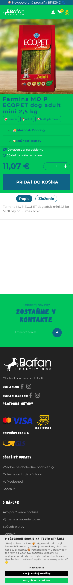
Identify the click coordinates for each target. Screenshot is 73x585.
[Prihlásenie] (53, 12)
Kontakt (9, 489)
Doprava (9, 534)
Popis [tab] (24, 198)
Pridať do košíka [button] (37, 182)
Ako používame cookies (20, 512)
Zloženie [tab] (46, 198)
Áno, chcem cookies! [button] (36, 580)
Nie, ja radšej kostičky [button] (36, 573)
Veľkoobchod (13, 481)
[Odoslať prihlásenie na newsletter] (57, 332)
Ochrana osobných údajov (22, 474)
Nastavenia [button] (36, 567)
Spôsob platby (13, 526)
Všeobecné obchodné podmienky (28, 467)
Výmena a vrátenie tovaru (22, 519)
